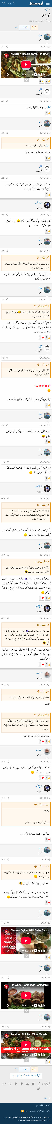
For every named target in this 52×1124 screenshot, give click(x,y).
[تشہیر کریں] (7, 47)
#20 (3, 1027)
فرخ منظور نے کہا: (43, 306)
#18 (3, 923)
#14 (3, 685)
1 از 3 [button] (34, 27)
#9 (2, 425)
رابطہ (48, 1111)
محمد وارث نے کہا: (43, 805)
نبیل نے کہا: (44, 140)
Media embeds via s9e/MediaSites (32, 1120)
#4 (2, 178)
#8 (2, 358)
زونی (47, 21)
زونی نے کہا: (45, 365)
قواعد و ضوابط (40, 1111)
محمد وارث (39, 673)
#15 (3, 762)
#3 (2, 133)
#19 (3, 978)
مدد (26, 1111)
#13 (3, 618)
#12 (3, 555)
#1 (2, 47)
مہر (47, 1105)
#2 (2, 101)
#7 (2, 299)
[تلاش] (4, 3)
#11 (3, 498)
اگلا (26, 27)
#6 (2, 251)
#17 (3, 860)
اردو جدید (38, 1105)
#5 (2, 215)
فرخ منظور (38, 203)
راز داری (32, 1111)
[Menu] (47, 3)
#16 (3, 798)
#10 (3, 462)
